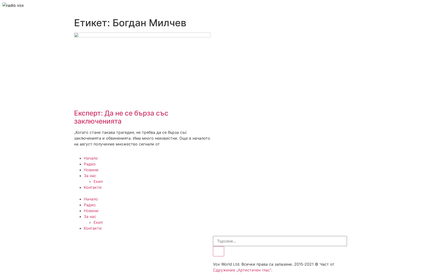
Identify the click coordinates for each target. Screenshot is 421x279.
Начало (91, 158)
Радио (90, 164)
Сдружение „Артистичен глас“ (242, 270)
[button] (210, 193)
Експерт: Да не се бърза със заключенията (121, 117)
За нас (90, 175)
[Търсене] (218, 251)
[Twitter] (93, 242)
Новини (91, 169)
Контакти (93, 187)
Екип (98, 181)
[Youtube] (107, 242)
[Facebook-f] (80, 242)
